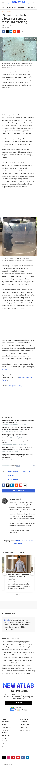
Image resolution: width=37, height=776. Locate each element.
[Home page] (18, 3)
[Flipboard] (18, 31)
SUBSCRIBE (5, 722)
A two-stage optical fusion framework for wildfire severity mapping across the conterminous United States (17, 448)
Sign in (7, 620)
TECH (3, 7)
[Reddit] (14, 31)
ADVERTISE (5, 735)
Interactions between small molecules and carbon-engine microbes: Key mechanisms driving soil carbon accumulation (17, 456)
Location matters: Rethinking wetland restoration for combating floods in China (16, 435)
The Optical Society (15, 385)
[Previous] (5, 573)
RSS (3, 746)
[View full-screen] (35, 39)
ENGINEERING (11, 7)
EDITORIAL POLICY (8, 727)
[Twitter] (7, 31)
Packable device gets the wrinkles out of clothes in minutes (17, 577)
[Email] (22, 31)
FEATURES (5, 730)
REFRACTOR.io (25, 730)
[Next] (32, 573)
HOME (4, 719)
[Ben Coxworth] (5, 501)
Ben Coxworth (15, 499)
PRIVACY (4, 741)
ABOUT (4, 724)
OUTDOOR (21, 7)
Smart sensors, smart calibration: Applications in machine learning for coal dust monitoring (18, 421)
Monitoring (12, 475)
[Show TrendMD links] (34, 465)
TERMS (4, 738)
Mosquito (26, 471)
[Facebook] (3, 31)
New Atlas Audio (13, 479)
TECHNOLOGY (24, 724)
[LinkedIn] (10, 31)
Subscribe (18, 703)
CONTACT (5, 744)
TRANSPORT (31, 7)
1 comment (20, 490)
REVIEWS (4, 733)
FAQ (3, 749)
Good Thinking (6, 12)
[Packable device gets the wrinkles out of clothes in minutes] (18, 564)
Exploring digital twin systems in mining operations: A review (16, 441)
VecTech (5, 369)
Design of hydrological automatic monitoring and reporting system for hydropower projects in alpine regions (18, 428)
